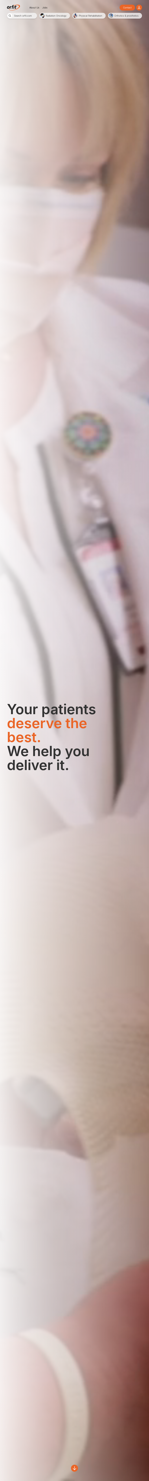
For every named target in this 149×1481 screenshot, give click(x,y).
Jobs (44, 7)
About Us (34, 7)
